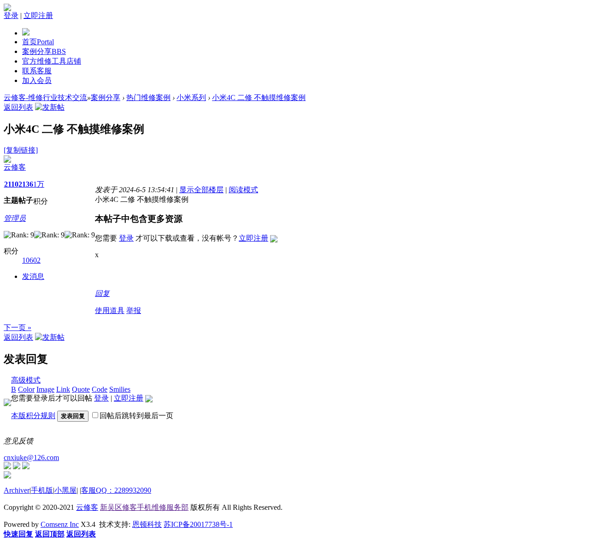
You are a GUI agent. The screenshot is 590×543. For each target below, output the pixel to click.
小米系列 (191, 97)
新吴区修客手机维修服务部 (144, 507)
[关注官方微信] (7, 467)
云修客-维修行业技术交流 (45, 97)
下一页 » (17, 327)
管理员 (15, 218)
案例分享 (44, 51)
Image (45, 389)
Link (63, 389)
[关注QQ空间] (26, 467)
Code (99, 389)
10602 (31, 260)
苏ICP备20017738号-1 (198, 524)
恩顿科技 (147, 524)
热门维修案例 (148, 97)
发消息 (33, 276)
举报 (133, 310)
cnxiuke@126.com (31, 457)
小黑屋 (65, 490)
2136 (25, 184)
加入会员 (37, 80)
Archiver (17, 490)
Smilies (119, 389)
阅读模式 (243, 190)
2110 (11, 184)
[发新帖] (50, 107)
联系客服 (37, 71)
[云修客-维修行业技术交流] (26, 33)
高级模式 (26, 380)
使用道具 (109, 310)
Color (26, 389)
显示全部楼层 (201, 190)
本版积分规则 (33, 415)
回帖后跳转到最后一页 (136, 415)
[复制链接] (21, 150)
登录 (11, 15)
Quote (81, 389)
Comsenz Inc (60, 524)
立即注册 (38, 15)
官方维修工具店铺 (51, 61)
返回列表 (18, 107)
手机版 (42, 490)
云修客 (15, 167)
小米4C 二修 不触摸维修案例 (259, 97)
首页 (38, 42)
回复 (102, 293)
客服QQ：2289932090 (116, 490)
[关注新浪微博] (16, 467)
